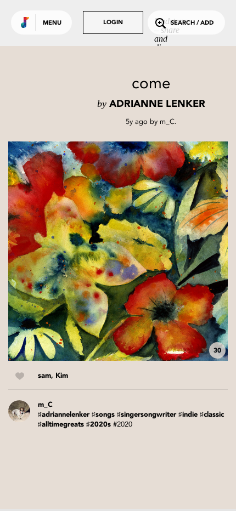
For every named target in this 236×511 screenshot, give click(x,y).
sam (44, 375)
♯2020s (98, 424)
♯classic (212, 414)
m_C (167, 121)
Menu (52, 23)
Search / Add (192, 23)
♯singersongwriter (146, 414)
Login (113, 23)
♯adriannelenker (63, 414)
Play (118, 251)
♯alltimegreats (61, 424)
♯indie (188, 414)
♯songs (103, 414)
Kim (61, 375)
